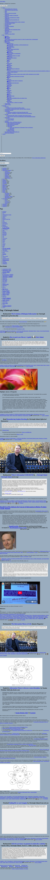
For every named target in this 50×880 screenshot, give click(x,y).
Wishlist (9, 100)
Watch (43, 838)
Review (3, 191)
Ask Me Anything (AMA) (10, 23)
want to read (5, 256)
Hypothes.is (5, 226)
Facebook (4, 222)
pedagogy (4, 239)
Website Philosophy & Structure (11, 8)
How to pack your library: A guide (20, 337)
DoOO (3, 220)
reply (5, 300)
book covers (30, 365)
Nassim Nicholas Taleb (22, 713)
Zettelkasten (4, 263)
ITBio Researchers (10, 125)
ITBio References (10, 129)
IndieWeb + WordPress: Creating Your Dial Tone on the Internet (19, 113)
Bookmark (26, 330)
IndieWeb (7, 106)
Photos (9, 84)
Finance (6, 174)
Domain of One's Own (6, 219)
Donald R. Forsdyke (5, 559)
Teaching (6, 114)
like (5, 289)
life (18, 839)
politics (3, 241)
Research (4, 105)
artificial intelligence (41, 615)
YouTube (4, 262)
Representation (8, 177)
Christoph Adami (39, 365)
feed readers (5, 223)
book (25, 366)
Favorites (9, 66)
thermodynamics (43, 501)
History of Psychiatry (24, 556)
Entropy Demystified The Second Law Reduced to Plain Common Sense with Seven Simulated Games (24, 750)
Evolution (7, 195)
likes (8, 78)
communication (29, 616)
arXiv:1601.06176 (8, 491)
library (44, 365)
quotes (10, 798)
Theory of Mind (29, 618)
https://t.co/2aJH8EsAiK (26, 432)
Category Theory (10, 119)
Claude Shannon (22, 616)
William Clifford (41, 618)
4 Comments (45, 798)
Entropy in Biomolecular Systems (17, 729)
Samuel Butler (19, 618)
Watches (14, 102)
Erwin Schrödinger (30, 552)
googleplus (13, 503)
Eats (8, 62)
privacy (3, 242)
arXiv (42, 500)
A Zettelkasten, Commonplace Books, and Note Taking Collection (17, 109)
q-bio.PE (17, 862)
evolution (30, 797)
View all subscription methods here (39, 157)
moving (47, 365)
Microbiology (7, 197)
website (33, 862)
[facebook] (8, 503)
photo (5, 294)
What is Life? (35, 618)
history (4, 225)
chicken (4, 278)
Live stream (7, 201)
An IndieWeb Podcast (10, 40)
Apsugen (6, 32)
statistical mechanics (36, 501)
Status (1, 838)
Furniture (4, 180)
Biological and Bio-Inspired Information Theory (18, 727)
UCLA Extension (10, 118)
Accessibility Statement (9, 26)
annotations (4, 211)
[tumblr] (17, 503)
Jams (15, 76)
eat (4, 280)
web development (5, 258)
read (6, 298)
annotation (6, 270)
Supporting (15, 21)
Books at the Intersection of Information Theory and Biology (21, 127)
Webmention (5, 260)
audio (4, 273)
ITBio (3, 230)
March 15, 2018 (20, 434)
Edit (5, 199)
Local (3, 184)
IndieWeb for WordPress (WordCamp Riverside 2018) (17, 112)
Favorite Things (8, 24)
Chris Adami (40, 337)
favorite (4, 283)
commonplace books (6, 214)
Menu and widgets (3, 5)
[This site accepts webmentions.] (11, 866)
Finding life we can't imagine (18, 803)
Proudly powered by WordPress (6, 865)
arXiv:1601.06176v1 (22, 491)
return (30, 415)
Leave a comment (19, 332)
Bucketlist (7, 25)
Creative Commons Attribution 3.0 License (20, 868)
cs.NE (1, 862)
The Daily (4, 250)
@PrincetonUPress (15, 325)
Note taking (4, 188)
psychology (4, 243)
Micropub (4, 234)
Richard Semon (13, 618)
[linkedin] (16, 503)
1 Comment (21, 503)
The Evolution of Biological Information (24, 314)
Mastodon (4, 231)
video (3, 304)
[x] (15, 332)
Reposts (9, 93)
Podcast (3, 189)
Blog (3, 35)
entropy (13, 501)
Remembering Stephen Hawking (17, 419)
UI (2, 255)
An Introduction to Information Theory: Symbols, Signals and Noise (20, 744)
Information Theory (8, 196)
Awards (6, 171)
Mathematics (7, 117)
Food (3, 179)
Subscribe (7, 36)
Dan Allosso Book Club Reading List (12, 131)
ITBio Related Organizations (12, 124)
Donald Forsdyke (13, 526)
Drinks (9, 59)
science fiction (12, 366)
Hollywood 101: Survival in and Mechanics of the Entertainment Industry (21, 116)
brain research (2, 616)
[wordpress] (34, 839)
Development (7, 172)
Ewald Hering (10, 617)
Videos (17, 98)
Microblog (8, 37)
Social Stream (7, 103)
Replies (9, 91)
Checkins (13, 55)
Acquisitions (17, 44)
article (6, 272)
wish (3, 307)
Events (6, 200)
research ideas (25, 415)
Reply (43, 796)
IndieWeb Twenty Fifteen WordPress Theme (15, 107)
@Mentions (12, 19)
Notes (13, 82)
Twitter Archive (8, 104)
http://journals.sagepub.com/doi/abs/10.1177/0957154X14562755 (12, 614)
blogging (4, 212)
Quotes (9, 87)
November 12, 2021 (21, 328)
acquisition (6, 269)
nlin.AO (7, 862)
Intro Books (12, 128)
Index (6, 11)
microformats (4, 233)
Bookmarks (13, 53)
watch (6, 306)
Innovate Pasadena (5, 229)
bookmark (7, 275)
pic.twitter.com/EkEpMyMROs (17, 326)
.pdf (22, 494)
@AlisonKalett (8, 326)
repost (4, 301)
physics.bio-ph (12, 862)
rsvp (5, 303)
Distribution (7, 173)
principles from (17, 865)
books (3, 213)
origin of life (14, 415)
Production (7, 175)
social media (6, 248)
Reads (9, 89)
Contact (3, 134)
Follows (13, 68)
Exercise (9, 64)
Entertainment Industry (6, 170)
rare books (2, 366)
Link (1, 330)
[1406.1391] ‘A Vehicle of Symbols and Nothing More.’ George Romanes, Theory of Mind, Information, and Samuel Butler (25, 558)
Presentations (7, 111)
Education (4, 169)
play (3, 295)
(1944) (3, 553)
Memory (4, 186)
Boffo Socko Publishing (9, 132)
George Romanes (17, 617)
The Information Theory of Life (41, 511)
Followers (12, 17)
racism (3, 244)
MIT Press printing (32, 745)
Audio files (10, 51)
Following (11, 15)
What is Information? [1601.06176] (23, 475)
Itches (23, 74)
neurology (46, 617)
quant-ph (21, 862)
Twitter (4, 254)
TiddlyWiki (12, 29)
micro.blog (4, 232)
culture (3, 217)
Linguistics (4, 183)
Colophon (7, 27)
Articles (13, 49)
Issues (28, 71)
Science (3, 192)
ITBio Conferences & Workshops (13, 123)
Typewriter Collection (9, 110)
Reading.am (6, 366)
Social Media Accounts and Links (11, 10)
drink (4, 279)
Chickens (12, 57)
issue (4, 285)
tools (3, 252)
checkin (7, 276)
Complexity (7, 194)
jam (4, 287)
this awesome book (23, 321)
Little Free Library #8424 (10, 33)
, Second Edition (27, 792)
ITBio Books (9, 126)
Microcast (8, 41)
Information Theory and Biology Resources (13, 122)
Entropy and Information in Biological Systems (11, 728)
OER (3, 237)
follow (5, 284)
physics (3, 240)
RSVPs (10, 95)
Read (22, 365)
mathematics (20, 501)
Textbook (6, 120)
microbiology (25, 501)
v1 (10, 560)
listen (5, 291)
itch (3, 286)
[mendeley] (19, 619)
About (3, 7)
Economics (4, 168)
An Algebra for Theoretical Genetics (41, 738)
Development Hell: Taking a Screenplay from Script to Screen (19, 115)
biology (44, 500)
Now (10, 13)
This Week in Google (5, 251)
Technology (4, 204)
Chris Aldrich (2, 1)
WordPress (4, 206)
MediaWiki (8, 31)
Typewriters (4, 205)
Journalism (4, 182)
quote (4, 296)
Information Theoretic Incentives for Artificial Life (22, 730)
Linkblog (21, 39)
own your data (4, 238)
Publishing (7, 176)
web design (4, 257)
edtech (3, 221)
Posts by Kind (7, 42)
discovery (4, 218)
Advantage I (4, 359)
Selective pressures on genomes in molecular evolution (28, 844)
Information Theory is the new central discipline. (25, 688)
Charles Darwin (9, 616)
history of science (24, 617)
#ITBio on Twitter (10, 130)
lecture (36, 552)
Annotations (10, 46)
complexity (9, 501)
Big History (7, 193)
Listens (15, 80)
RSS (3, 247)
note (6, 293)
